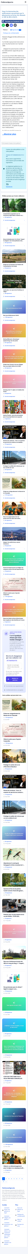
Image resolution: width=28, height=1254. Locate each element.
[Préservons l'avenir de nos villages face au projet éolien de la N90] (14, 361)
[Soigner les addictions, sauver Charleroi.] (14, 539)
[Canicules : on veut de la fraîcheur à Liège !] (14, 286)
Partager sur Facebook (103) (13, 21)
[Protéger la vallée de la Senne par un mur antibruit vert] (14, 462)
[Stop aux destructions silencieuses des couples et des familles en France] (14, 615)
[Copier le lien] (15, 25)
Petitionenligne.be (7, 2)
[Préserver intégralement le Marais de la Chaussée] (14, 488)
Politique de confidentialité (11, 33)
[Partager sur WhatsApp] (3, 25)
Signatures (16, 30)
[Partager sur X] (7, 25)
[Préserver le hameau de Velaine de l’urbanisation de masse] (14, 261)
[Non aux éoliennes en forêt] (14, 311)
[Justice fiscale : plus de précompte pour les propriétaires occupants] (14, 412)
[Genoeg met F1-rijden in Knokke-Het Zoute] (14, 386)
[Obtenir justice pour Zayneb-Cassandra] (14, 589)
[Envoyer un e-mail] (11, 25)
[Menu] (25, 2)
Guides (4, 1205)
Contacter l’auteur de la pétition (12, 143)
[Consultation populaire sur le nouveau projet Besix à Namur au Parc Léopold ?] (14, 210)
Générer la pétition (15, 679)
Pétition (5, 30)
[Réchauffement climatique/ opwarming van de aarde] (14, 335)
